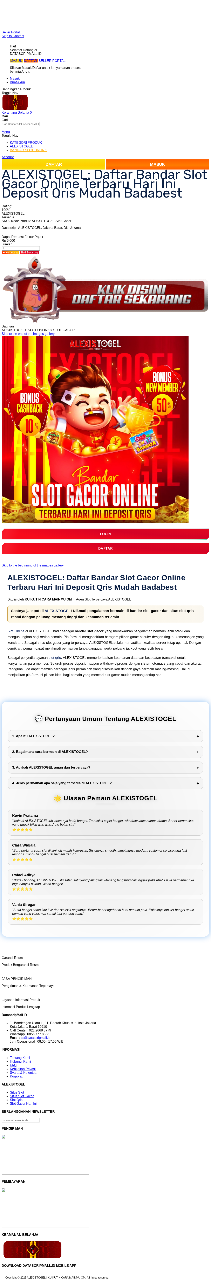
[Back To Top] (3, 1278)
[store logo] (15, 109)
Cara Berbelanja (22, 10)
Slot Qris (16, 1100)
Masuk (15, 78)
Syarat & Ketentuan (24, 1072)
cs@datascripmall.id (35, 1038)
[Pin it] (27, 326)
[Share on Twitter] (23, 326)
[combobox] (21, 124)
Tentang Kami (20, 1058)
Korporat (16, 1076)
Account (8, 157)
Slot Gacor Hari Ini (23, 1103)
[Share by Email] (34, 326)
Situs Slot (17, 1092)
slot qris (55, 658)
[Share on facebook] (19, 326)
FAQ (13, 25)
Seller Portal (11, 32)
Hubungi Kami (20, 1061)
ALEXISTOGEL (58, 611)
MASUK (16, 60)
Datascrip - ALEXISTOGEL (21, 228)
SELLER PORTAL (52, 60)
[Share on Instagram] (30, 326)
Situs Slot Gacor (22, 1096)
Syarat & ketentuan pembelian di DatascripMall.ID (46, 18)
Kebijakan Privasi (23, 1069)
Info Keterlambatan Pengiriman (32, 21)
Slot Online (15, 631)
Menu (6, 132)
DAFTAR (31, 60)
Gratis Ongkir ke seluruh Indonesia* (36, 14)
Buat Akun (17, 82)
